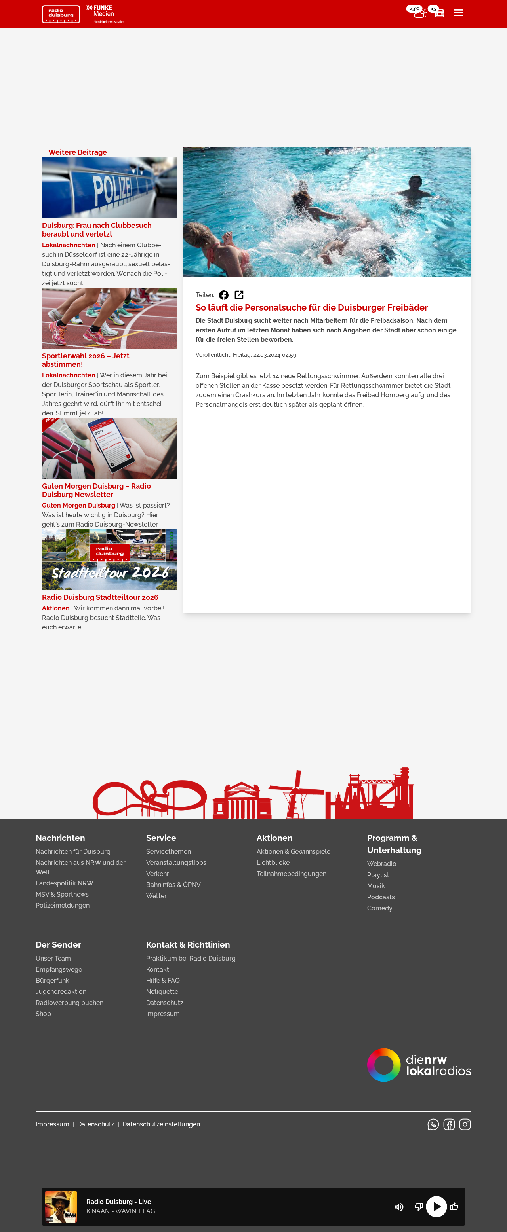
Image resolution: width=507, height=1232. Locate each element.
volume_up (399, 1207)
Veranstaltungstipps (176, 862)
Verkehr (157, 874)
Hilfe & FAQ (163, 980)
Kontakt (157, 969)
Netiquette (162, 991)
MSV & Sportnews (62, 894)
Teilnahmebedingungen (291, 874)
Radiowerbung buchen (69, 1002)
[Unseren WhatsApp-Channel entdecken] (433, 1124)
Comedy (380, 908)
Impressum (163, 1014)
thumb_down (419, 1206)
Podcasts (381, 897)
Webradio (381, 864)
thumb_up (454, 1206)
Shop (43, 1014)
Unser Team (53, 958)
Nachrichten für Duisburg (73, 851)
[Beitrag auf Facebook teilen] (224, 295)
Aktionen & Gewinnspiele (293, 851)
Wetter (156, 896)
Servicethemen (168, 851)
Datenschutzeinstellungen (161, 1124)
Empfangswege (59, 969)
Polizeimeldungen (63, 905)
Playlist (378, 875)
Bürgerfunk (52, 980)
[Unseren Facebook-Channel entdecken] (449, 1124)
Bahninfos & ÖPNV (173, 885)
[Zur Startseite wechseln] (61, 14)
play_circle (436, 1206)
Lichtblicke (273, 862)
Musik (376, 886)
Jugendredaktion (61, 991)
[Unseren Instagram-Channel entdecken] (465, 1124)
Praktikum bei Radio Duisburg (191, 958)
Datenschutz (164, 1002)
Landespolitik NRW (64, 883)
